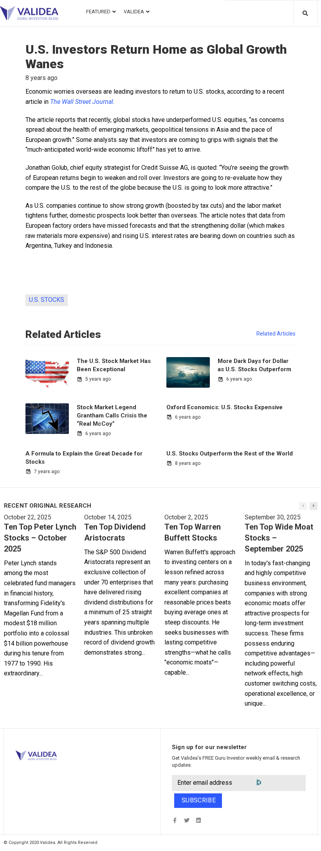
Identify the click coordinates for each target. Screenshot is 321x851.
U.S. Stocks (46, 299)
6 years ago (239, 379)
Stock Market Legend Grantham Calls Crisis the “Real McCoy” (112, 415)
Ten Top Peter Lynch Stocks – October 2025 (40, 537)
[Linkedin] (198, 820)
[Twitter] (186, 820)
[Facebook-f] (175, 820)
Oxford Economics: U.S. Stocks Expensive (224, 407)
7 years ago (47, 471)
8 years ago (187, 463)
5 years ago (98, 379)
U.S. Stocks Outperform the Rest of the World (229, 453)
